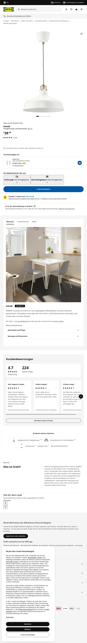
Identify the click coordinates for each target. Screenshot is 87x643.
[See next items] (81, 396)
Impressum (10, 617)
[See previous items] (5, 503)
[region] (43, 71)
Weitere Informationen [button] (66, 209)
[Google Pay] (78, 608)
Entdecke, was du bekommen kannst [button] (54, 199)
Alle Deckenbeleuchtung (59, 446)
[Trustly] (65, 608)
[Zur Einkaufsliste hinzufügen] (81, 34)
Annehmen (27, 624)
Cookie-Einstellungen (27, 635)
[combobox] (38, 9)
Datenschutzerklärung (26, 609)
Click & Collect (59, 321)
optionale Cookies (12, 562)
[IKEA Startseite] (8, 9)
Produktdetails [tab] (23, 222)
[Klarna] (58, 608)
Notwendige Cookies (35, 558)
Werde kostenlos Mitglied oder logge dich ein (24, 199)
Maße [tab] (34, 222)
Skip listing (7, 500)
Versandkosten (23, 321)
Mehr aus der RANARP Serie (13, 123)
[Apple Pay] (71, 608)
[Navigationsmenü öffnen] (81, 9)
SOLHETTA (15, 159)
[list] (43, 396)
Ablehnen (28, 629)
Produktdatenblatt (17, 165)
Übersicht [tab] (10, 222)
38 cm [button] (30, 129)
